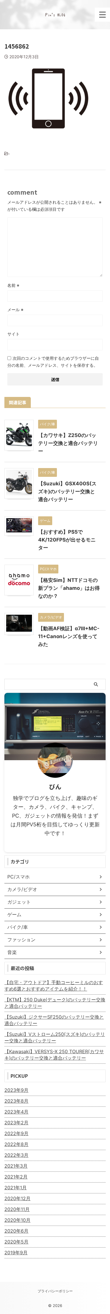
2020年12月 (17, 1198)
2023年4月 (16, 1112)
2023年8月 (16, 1101)
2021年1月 (15, 1187)
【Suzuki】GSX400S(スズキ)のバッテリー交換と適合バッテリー (67, 491)
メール (15, 309)
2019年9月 (16, 1252)
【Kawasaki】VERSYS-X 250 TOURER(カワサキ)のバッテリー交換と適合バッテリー (54, 1055)
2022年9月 (16, 1133)
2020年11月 (17, 1209)
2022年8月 (16, 1144)
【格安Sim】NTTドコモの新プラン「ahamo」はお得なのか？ (69, 588)
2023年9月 (16, 1090)
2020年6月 (16, 1231)
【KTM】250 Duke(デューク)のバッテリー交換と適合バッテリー (54, 1003)
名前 (13, 285)
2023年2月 (16, 1122)
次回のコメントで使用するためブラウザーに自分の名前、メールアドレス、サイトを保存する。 (53, 362)
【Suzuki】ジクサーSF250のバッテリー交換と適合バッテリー (54, 1020)
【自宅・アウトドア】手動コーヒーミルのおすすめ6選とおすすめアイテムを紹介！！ (53, 985)
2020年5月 (16, 1242)
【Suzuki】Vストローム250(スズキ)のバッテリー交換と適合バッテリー (54, 1037)
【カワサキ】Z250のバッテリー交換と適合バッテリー (68, 443)
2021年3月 (16, 1166)
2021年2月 (16, 1177)
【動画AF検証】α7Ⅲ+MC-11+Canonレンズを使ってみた (68, 636)
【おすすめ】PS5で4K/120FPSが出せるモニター (67, 540)
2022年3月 (16, 1155)
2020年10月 (17, 1220)
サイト (13, 333)
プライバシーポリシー (55, 1291)
